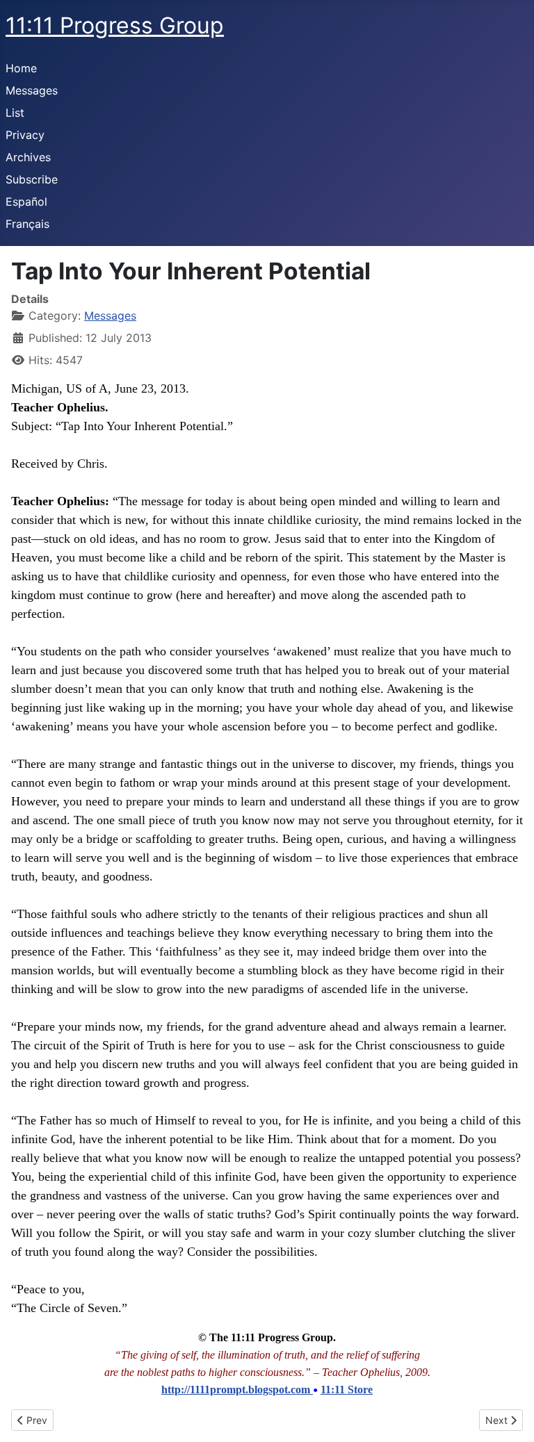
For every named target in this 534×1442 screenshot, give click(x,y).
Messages (32, 90)
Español (26, 201)
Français (27, 224)
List (15, 113)
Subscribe (32, 179)
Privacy (25, 135)
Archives (28, 157)
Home (21, 68)
